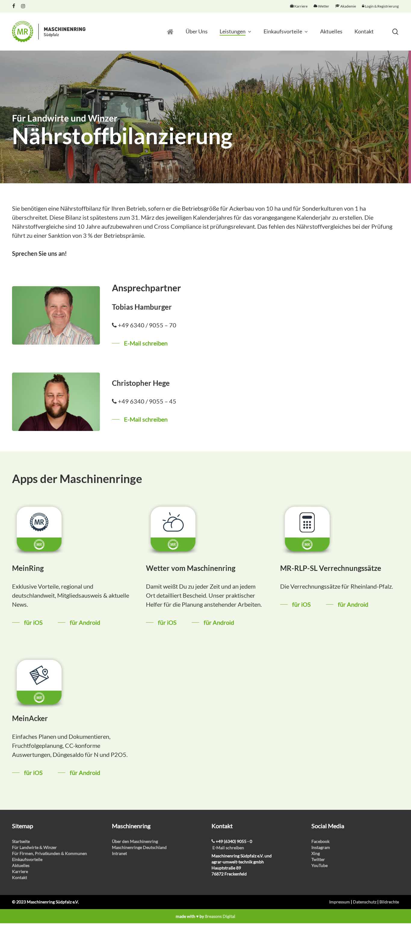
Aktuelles (20, 865)
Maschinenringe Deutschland (139, 847)
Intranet (119, 853)
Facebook (320, 841)
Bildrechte (389, 901)
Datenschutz (364, 901)
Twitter (318, 859)
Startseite (21, 841)
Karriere (20, 871)
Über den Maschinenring (135, 841)
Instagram (320, 847)
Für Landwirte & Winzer (34, 847)
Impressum (339, 901)
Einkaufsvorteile (27, 859)
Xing (315, 853)
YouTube (319, 865)
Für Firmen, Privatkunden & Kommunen (49, 853)
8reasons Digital (220, 916)
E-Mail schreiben (228, 847)
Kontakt (19, 877)
